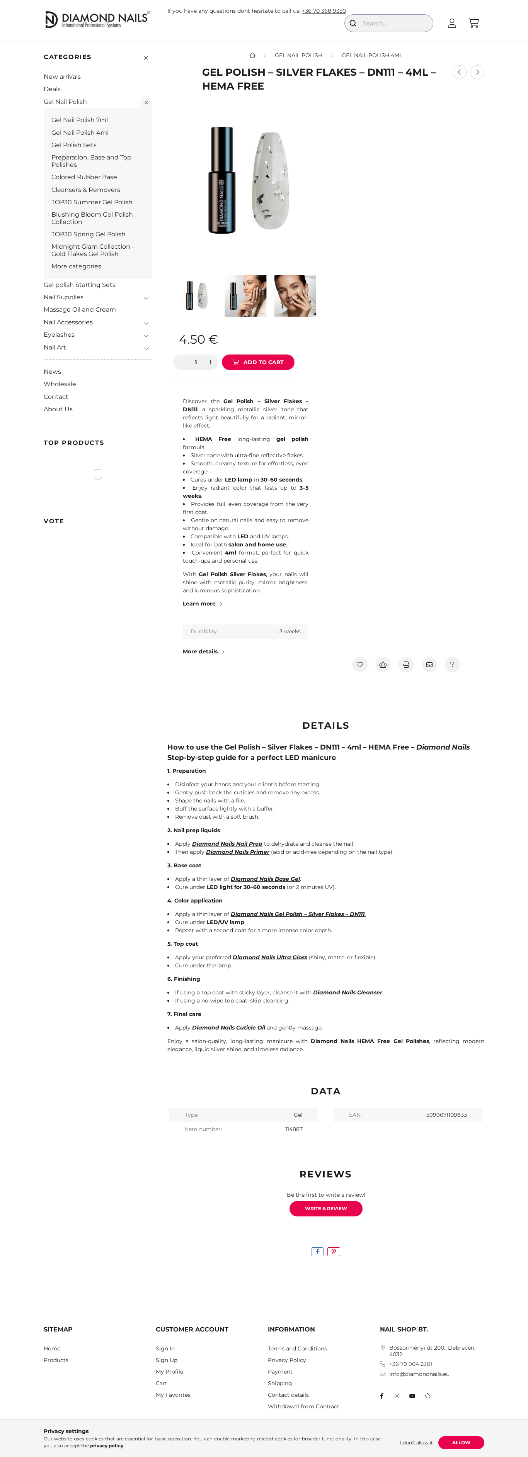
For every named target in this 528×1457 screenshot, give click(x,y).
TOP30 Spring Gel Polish (88, 234)
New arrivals (62, 76)
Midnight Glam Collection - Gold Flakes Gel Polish (92, 250)
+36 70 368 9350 (324, 11)
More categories (76, 266)
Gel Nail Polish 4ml (80, 132)
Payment (280, 1372)
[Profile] (452, 23)
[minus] (181, 362)
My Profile (169, 1372)
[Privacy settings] (428, 1396)
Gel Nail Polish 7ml (79, 120)
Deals (52, 89)
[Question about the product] (452, 664)
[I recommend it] (429, 664)
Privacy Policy (287, 1360)
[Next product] (477, 72)
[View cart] (473, 23)
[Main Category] (252, 55)
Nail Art (55, 347)
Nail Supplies (63, 297)
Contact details (288, 1395)
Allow (461, 1442)
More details (200, 651)
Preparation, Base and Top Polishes (91, 161)
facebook (381, 1396)
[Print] (406, 664)
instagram (397, 1396)
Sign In (165, 1348)
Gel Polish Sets (74, 145)
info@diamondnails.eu (419, 1374)
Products (56, 1360)
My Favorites (173, 1395)
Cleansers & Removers (85, 189)
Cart (161, 1383)
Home (52, 1348)
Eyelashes (59, 334)
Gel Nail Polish (65, 101)
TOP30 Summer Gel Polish (92, 202)
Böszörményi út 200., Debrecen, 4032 (432, 1351)
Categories (68, 57)
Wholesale (60, 384)
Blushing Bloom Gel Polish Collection (92, 218)
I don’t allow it (416, 1442)
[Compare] (383, 664)
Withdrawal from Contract (303, 1406)
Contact (56, 396)
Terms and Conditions (297, 1348)
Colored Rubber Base (84, 177)
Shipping (280, 1383)
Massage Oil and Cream (80, 309)
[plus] (210, 362)
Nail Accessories (68, 322)
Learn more (199, 603)
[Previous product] (460, 72)
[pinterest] (333, 1251)
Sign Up (166, 1360)
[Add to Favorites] (360, 664)
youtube (412, 1396)
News (52, 371)
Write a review (326, 1208)
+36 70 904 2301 (410, 1364)
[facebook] (318, 1251)
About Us (58, 409)
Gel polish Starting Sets (80, 284)
